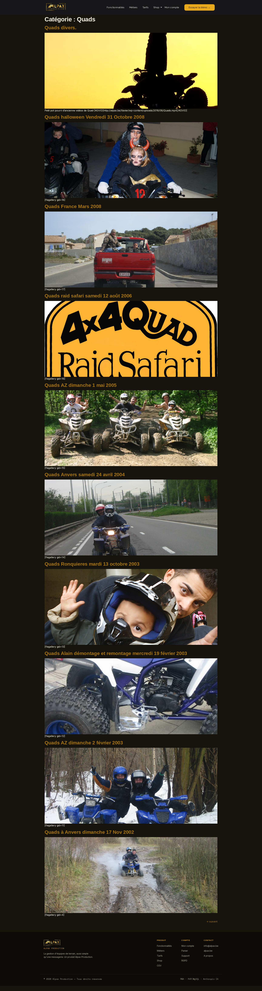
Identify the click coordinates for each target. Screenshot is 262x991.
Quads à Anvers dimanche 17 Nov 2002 (89, 832)
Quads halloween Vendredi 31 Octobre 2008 (94, 117)
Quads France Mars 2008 (73, 206)
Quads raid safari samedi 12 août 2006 (88, 296)
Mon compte (172, 7)
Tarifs (145, 7)
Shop (156, 7)
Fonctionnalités (115, 7)
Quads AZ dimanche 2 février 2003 (84, 742)
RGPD (184, 960)
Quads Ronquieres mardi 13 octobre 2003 (92, 564)
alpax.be (208, 950)
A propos (208, 955)
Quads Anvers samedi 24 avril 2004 (85, 474)
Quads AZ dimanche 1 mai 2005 (81, 385)
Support (185, 955)
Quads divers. (60, 27)
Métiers (133, 7)
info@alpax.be (211, 946)
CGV (159, 965)
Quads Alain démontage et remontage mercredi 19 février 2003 (116, 653)
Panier (184, 950)
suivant (211, 921)
